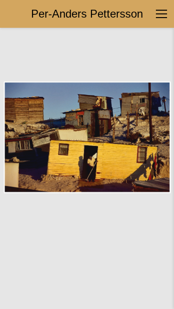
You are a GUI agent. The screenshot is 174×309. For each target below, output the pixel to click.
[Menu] (161, 14)
